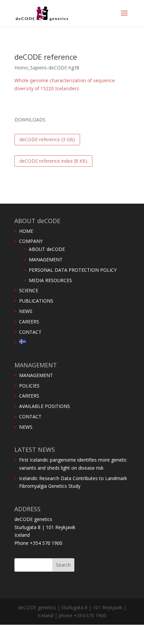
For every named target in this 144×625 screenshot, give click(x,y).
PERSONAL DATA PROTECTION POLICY (73, 270)
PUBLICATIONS (36, 301)
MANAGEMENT (46, 259)
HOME (26, 231)
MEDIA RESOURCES (50, 280)
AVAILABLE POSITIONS (44, 406)
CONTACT (30, 332)
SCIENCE (28, 290)
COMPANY (31, 241)
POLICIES (29, 385)
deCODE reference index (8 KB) (53, 161)
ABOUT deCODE (47, 249)
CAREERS (29, 321)
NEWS (25, 311)
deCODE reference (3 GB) (47, 139)
